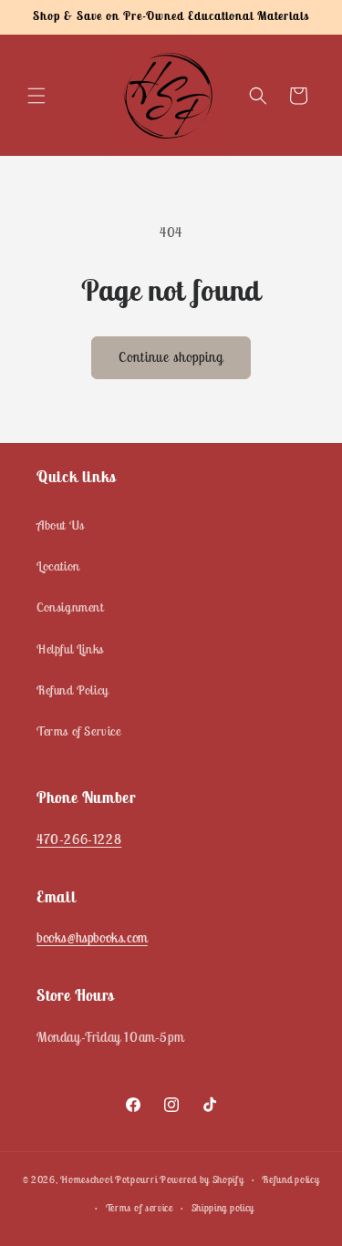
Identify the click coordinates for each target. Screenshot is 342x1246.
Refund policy (290, 1179)
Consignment (70, 607)
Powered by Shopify (202, 1179)
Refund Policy (72, 690)
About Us (60, 525)
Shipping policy (223, 1207)
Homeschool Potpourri (108, 1179)
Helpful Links (70, 649)
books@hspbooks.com (92, 937)
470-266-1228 (78, 839)
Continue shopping (171, 357)
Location (58, 566)
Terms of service (139, 1207)
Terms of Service (78, 731)
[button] (36, 96)
